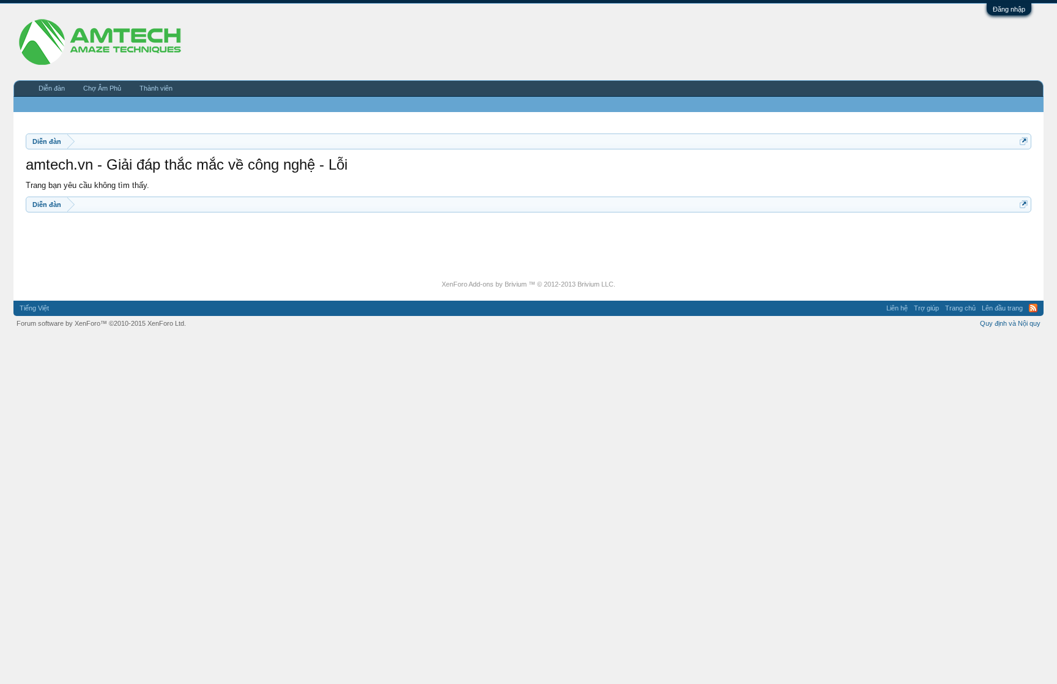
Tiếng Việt (34, 308)
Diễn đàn (52, 88)
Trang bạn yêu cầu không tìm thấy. (87, 185)
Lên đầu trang (1002, 308)
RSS (1033, 308)
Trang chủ (960, 308)
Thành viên (155, 88)
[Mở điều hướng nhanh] (1024, 141)
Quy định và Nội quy (1010, 323)
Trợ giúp (926, 308)
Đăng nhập (1009, 9)
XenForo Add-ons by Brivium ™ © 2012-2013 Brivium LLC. (528, 284)
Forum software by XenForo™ (101, 323)
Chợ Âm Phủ (102, 88)
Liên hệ (897, 308)
